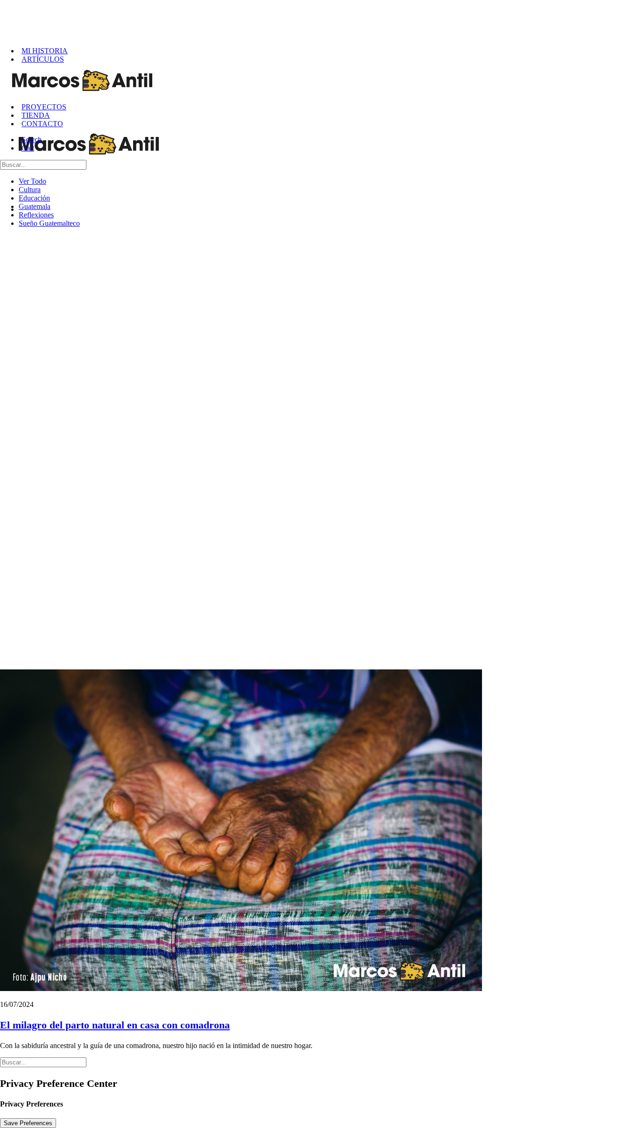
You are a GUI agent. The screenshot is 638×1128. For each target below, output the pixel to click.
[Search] (43, 164)
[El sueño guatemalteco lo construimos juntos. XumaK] (322, 20)
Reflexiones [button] (36, 215)
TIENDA (35, 115)
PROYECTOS (43, 107)
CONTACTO (42, 124)
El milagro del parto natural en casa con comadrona (115, 1025)
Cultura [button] (30, 190)
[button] (32, 140)
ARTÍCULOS (42, 59)
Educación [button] (34, 198)
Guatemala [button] (34, 206)
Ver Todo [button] (32, 181)
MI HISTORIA (44, 51)
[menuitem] (328, 51)
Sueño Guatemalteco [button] (49, 223)
